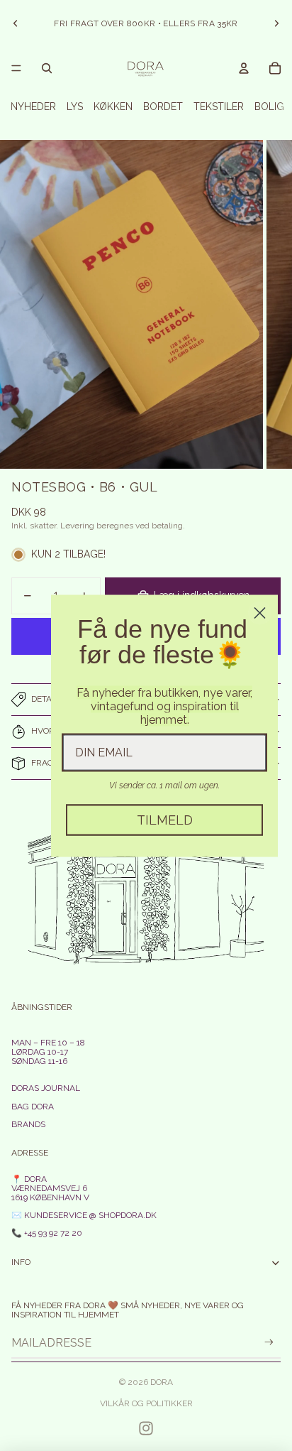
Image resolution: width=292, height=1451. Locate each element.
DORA (161, 1382)
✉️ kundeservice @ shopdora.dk (84, 1215)
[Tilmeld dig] (269, 1342)
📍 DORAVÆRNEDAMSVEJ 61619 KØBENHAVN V (50, 1188)
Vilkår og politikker (146, 1403)
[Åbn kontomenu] (243, 68)
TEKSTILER (218, 106)
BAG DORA (32, 1107)
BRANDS (28, 1124)
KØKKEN (113, 106)
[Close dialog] (259, 612)
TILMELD (165, 819)
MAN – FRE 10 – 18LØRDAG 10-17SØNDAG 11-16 (48, 1052)
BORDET (163, 106)
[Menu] (16, 68)
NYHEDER (33, 106)
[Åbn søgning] (46, 68)
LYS (75, 106)
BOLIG (269, 106)
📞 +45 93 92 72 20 (46, 1233)
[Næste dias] (276, 23)
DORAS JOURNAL (45, 1088)
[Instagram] (146, 1428)
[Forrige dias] (15, 23)
